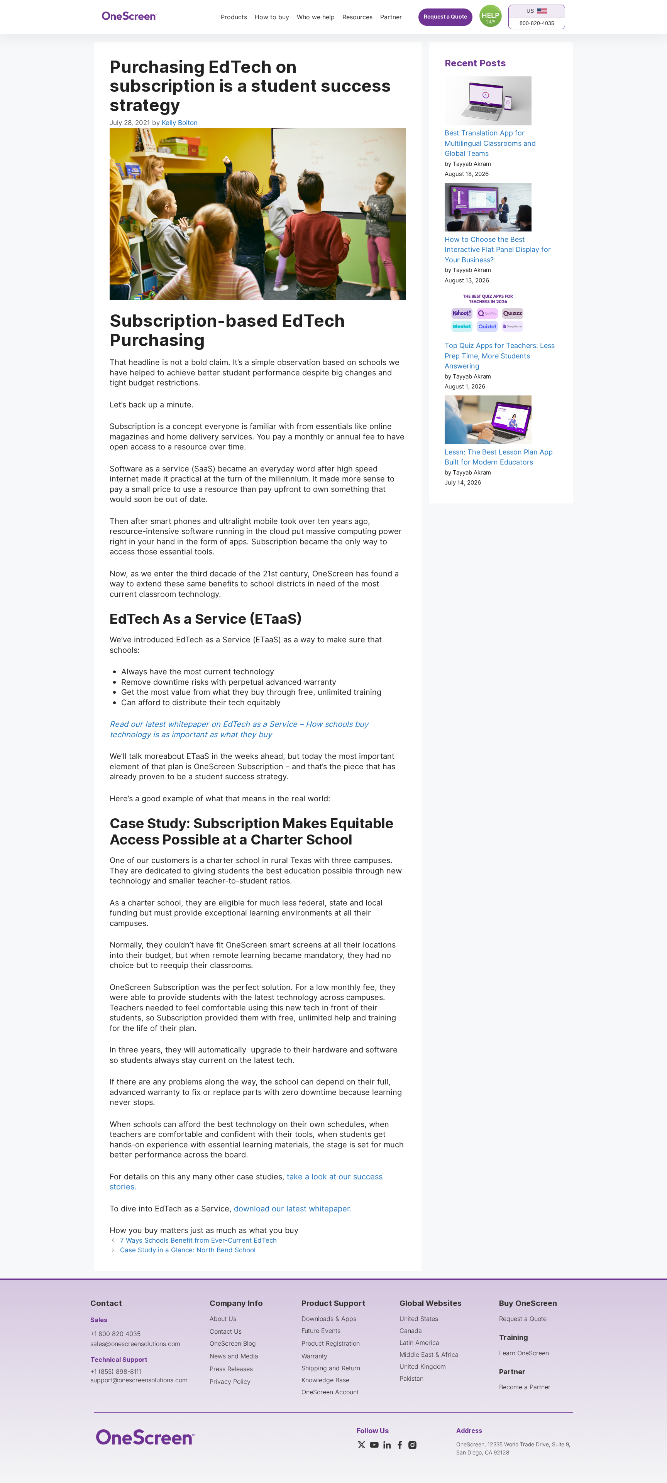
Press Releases (231, 1369)
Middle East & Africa (429, 1354)
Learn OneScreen (524, 1353)
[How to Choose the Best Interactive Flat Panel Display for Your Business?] (488, 209)
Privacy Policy (230, 1381)
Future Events (320, 1330)
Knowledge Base (325, 1380)
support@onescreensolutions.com (139, 1380)
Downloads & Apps (328, 1319)
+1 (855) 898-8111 (115, 1371)
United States (419, 1319)
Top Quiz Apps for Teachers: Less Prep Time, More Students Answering (500, 355)
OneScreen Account (330, 1392)
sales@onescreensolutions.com (135, 1344)
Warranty (314, 1356)
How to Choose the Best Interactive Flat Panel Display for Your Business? (498, 249)
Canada (411, 1330)
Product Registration (330, 1343)
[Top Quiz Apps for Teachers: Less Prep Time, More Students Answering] (488, 315)
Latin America (419, 1342)
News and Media (234, 1356)
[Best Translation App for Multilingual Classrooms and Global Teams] (488, 102)
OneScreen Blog (233, 1343)
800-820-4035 (537, 23)
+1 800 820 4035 (115, 1334)
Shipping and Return (330, 1368)
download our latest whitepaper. (293, 1208)
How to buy (272, 17)
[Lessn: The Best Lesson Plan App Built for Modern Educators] (488, 421)
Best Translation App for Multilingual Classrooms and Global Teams (490, 143)
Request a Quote (445, 17)
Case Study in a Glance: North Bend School (188, 1250)
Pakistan (411, 1378)
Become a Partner (524, 1387)
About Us (223, 1319)
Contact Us (226, 1331)
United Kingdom (423, 1366)
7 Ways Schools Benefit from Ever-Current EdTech (198, 1240)
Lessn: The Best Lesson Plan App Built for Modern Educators (499, 457)
